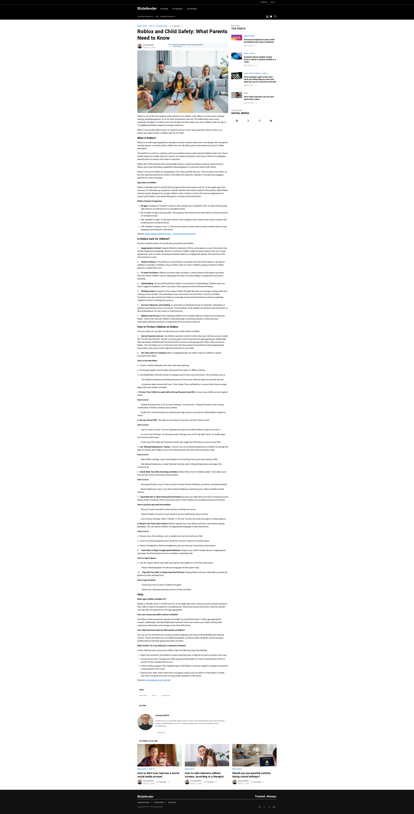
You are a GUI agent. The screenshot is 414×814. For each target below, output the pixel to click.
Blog (273, 2)
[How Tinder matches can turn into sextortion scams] (236, 98)
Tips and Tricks (162, 26)
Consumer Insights (145, 16)
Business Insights (167, 16)
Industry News (249, 36)
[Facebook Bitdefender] (237, 121)
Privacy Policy (159, 802)
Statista (166, 680)
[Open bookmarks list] (271, 17)
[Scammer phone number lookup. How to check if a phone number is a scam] (236, 59)
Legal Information (143, 802)
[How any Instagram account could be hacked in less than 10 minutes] (236, 41)
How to (151, 26)
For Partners (192, 9)
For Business (177, 9)
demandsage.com (154, 680)
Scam (246, 53)
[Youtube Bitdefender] (271, 121)
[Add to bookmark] (182, 26)
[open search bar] (275, 16)
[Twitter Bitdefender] (248, 121)
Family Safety (142, 26)
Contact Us (172, 802)
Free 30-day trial (177, 46)
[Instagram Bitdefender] (260, 121)
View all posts (161, 732)
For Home (164, 9)
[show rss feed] (267, 16)
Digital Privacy (255, 73)
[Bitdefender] (147, 8)
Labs (157, 16)
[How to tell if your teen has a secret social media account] (159, 755)
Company (264, 2)
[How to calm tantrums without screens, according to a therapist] (207, 755)
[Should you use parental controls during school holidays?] (254, 755)
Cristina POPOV (148, 45)
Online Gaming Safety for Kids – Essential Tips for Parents (170, 234)
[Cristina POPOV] (139, 46)
